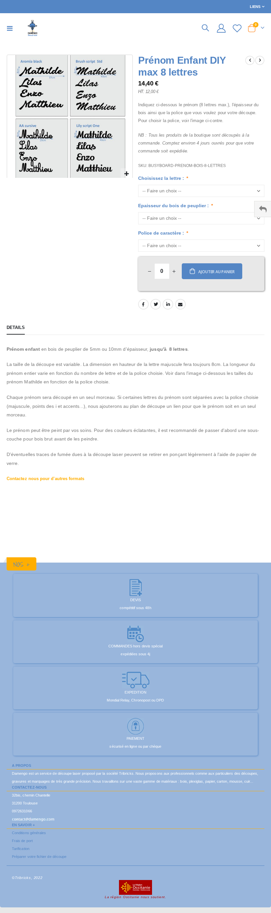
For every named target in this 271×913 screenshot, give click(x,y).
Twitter (155, 304)
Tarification (20, 849)
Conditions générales (29, 833)
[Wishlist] (237, 28)
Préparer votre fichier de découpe (39, 857)
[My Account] (221, 28)
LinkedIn (168, 304)
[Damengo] (32, 28)
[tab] (16, 328)
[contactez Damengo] (33, 819)
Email (180, 304)
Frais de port (22, 841)
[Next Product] (259, 60)
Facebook (143, 304)
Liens (255, 7)
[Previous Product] (249, 60)
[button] (126, 174)
